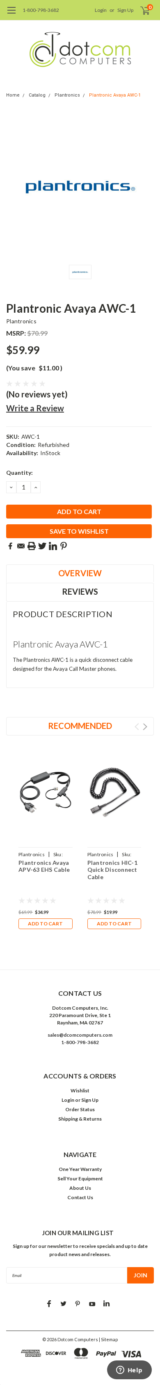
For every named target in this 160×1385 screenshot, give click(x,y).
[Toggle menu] (11, 14)
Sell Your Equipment (80, 1178)
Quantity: (19, 472)
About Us (80, 1188)
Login (101, 10)
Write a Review (35, 408)
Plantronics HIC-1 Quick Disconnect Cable (112, 869)
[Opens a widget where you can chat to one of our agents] (129, 1370)
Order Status (80, 1109)
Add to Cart (45, 923)
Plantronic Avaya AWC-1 (115, 95)
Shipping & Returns (80, 1119)
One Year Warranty (80, 1169)
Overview (80, 573)
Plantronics (67, 95)
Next (145, 727)
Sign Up (125, 10)
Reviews (80, 591)
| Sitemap (108, 1339)
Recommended (80, 726)
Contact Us (80, 1197)
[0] (140, 10)
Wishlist (80, 1090)
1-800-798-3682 (41, 10)
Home (13, 95)
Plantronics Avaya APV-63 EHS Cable (44, 866)
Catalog (37, 95)
